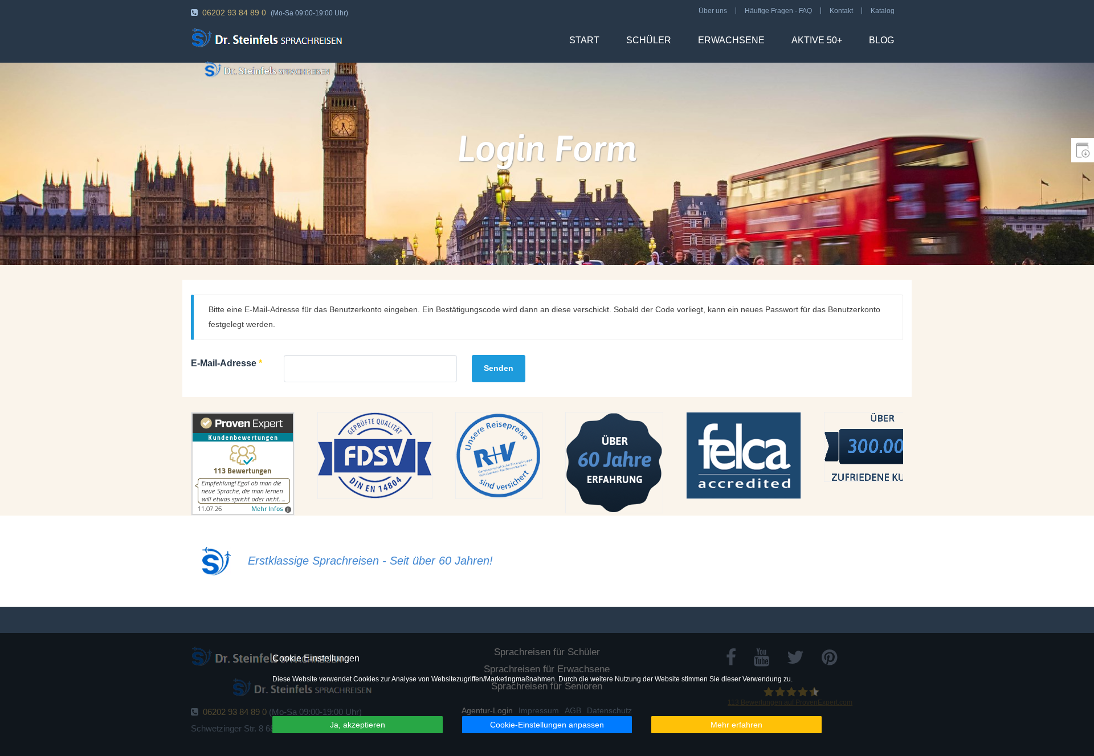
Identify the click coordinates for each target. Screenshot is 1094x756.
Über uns (713, 10)
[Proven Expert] (242, 463)
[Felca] (744, 455)
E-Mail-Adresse (226, 363)
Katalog (883, 10)
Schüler (648, 40)
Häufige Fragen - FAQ (778, 10)
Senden (498, 368)
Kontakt (841, 10)
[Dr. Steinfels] (269, 39)
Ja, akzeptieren (357, 724)
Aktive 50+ (816, 40)
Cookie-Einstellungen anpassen (547, 724)
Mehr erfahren (736, 724)
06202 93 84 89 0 (234, 12)
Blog (881, 40)
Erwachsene (731, 40)
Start (584, 40)
